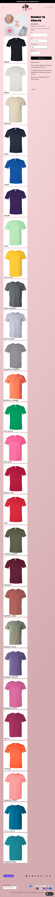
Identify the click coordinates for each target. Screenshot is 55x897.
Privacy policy (41, 892)
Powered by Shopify (26, 892)
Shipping (33, 26)
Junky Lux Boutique (17, 892)
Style (32, 38)
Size (32, 32)
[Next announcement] (52, 1)
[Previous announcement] (2, 1)
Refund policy (33, 892)
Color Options (34, 44)
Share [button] (33, 89)
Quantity (33, 50)
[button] (2, 7)
